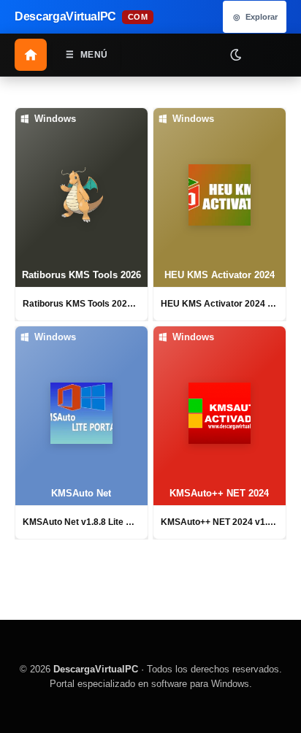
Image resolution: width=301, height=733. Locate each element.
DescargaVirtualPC (95, 669)
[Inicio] (31, 55)
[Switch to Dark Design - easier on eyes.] (235, 54)
